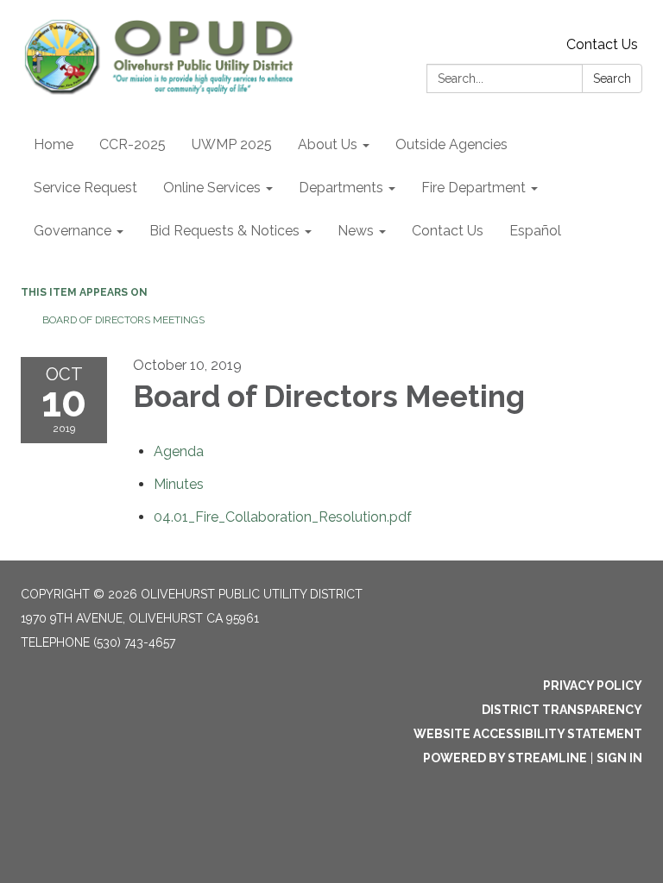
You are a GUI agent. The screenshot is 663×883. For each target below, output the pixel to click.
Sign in (619, 758)
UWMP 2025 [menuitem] (232, 144)
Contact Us (602, 44)
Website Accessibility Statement (528, 734)
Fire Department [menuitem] (473, 187)
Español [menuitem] (535, 230)
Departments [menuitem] (341, 187)
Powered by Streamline (505, 758)
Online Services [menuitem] (212, 187)
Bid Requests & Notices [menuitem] (224, 230)
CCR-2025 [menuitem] (132, 144)
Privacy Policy (592, 685)
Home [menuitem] (53, 144)
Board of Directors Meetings (123, 320)
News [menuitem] (356, 230)
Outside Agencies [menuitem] (451, 144)
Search (612, 78)
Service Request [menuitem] (85, 187)
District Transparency (562, 710)
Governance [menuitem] (72, 230)
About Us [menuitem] (327, 144)
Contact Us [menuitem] (447, 230)
